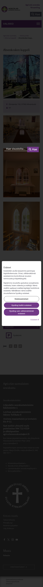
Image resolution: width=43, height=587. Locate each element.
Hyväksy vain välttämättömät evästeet (21, 312)
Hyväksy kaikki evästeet (21, 305)
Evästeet (35, 319)
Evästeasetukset (21, 299)
